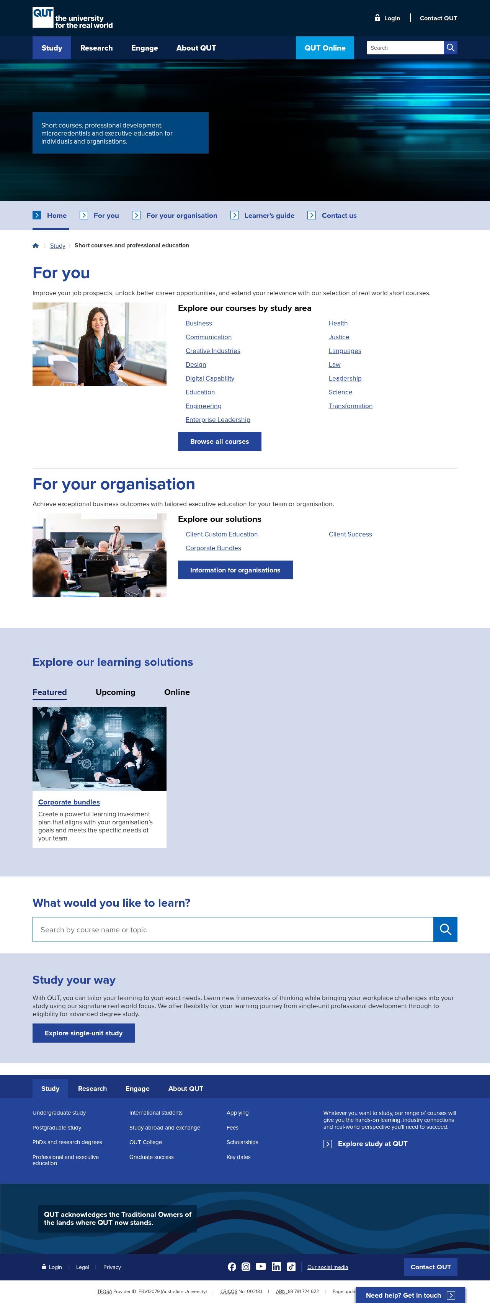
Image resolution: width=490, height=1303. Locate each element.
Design (196, 364)
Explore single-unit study (83, 1033)
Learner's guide (269, 215)
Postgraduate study (57, 1127)
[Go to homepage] (37, 245)
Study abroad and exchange (164, 1127)
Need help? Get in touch (403, 1295)
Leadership (345, 378)
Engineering (204, 405)
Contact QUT (431, 1267)
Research (92, 1089)
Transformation (351, 405)
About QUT (185, 1089)
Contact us (339, 215)
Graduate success (151, 1157)
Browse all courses (219, 441)
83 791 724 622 (303, 1291)
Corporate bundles (69, 801)
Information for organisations (235, 570)
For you (106, 215)
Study (57, 245)
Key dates (239, 1157)
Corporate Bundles (213, 548)
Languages (345, 350)
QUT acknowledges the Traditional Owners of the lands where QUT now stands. (117, 1218)
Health (338, 323)
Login (392, 17)
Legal (82, 1267)
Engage (138, 1089)
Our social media (327, 1267)
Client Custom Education (222, 534)
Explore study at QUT (373, 1143)
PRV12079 (149, 1291)
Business (199, 323)
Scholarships (242, 1142)
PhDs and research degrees (67, 1142)
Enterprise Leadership (218, 419)
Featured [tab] (50, 692)
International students (156, 1112)
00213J (254, 1291)
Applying (238, 1112)
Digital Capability (210, 378)
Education (200, 392)
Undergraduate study (59, 1112)
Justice (339, 337)
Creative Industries (213, 350)
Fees (232, 1127)
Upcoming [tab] (116, 692)
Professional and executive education (66, 1160)
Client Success (350, 534)
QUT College (145, 1142)
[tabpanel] (245, 783)
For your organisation (182, 215)
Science (341, 392)
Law (335, 364)
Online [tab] (177, 692)
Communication (209, 337)
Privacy (112, 1267)
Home (57, 215)
